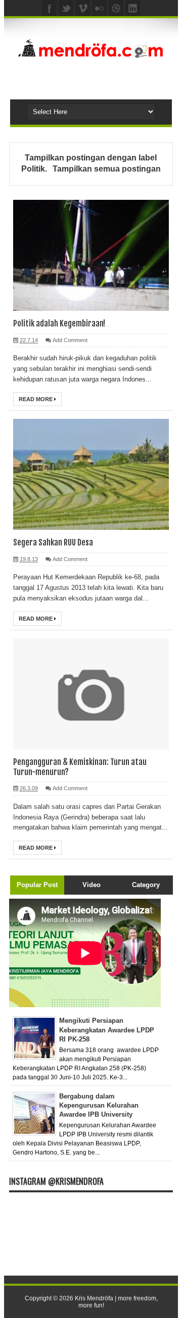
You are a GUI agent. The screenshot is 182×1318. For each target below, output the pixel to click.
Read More (36, 399)
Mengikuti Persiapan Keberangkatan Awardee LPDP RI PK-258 (106, 1029)
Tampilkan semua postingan (106, 168)
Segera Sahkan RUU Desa (53, 542)
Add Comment (70, 340)
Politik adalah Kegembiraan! (59, 323)
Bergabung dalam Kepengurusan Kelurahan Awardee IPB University (99, 1105)
